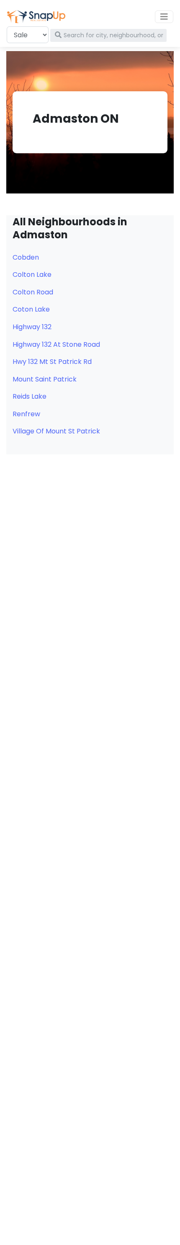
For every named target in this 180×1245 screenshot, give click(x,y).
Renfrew (26, 414)
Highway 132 (32, 327)
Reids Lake (29, 396)
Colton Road (33, 292)
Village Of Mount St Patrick (56, 431)
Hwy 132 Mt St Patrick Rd (52, 361)
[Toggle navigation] (164, 16)
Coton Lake (31, 309)
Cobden (26, 257)
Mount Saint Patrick (45, 379)
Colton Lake (32, 274)
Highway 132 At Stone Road (56, 344)
